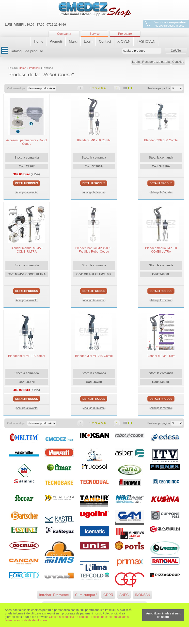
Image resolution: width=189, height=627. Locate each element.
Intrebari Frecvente (54, 595)
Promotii (56, 41)
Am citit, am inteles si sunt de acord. (163, 615)
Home (38, 41)
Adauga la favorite (26, 192)
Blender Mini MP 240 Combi (94, 356)
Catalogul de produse (26, 51)
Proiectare (125, 33)
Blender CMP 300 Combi (161, 140)
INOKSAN (142, 595)
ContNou (178, 62)
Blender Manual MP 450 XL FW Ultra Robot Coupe (93, 249)
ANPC (124, 595)
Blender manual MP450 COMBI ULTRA (27, 249)
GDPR (108, 595)
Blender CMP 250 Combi (93, 140)
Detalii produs (26, 183)
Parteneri (34, 67)
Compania (64, 33)
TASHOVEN (146, 41)
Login (88, 41)
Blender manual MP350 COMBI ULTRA (161, 249)
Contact (105, 41)
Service (95, 33)
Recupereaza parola (156, 62)
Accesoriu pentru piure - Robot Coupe (26, 142)
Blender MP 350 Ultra (161, 356)
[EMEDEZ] (94, 9)
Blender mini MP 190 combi (26, 356)
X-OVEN (123, 41)
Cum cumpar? (86, 595)
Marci (73, 41)
